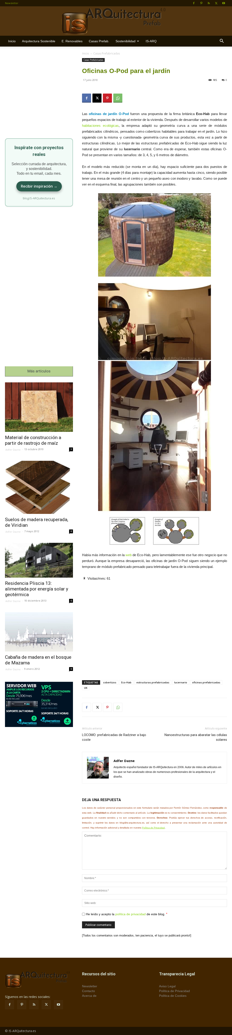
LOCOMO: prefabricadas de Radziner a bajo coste (114, 737)
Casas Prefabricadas (93, 59)
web (129, 555)
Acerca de (89, 995)
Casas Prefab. (99, 41)
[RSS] (208, 3)
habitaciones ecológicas (100, 125)
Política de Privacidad (153, 827)
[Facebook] (193, 3)
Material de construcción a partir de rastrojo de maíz (33, 440)
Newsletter (11, 3)
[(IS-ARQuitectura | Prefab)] (116, 21)
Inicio (12, 41)
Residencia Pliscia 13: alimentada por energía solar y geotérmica (36, 589)
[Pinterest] (201, 3)
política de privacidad (130, 914)
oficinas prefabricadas (206, 682)
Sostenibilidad (125, 41)
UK (85, 687)
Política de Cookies (172, 995)
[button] (221, 41)
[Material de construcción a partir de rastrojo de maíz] (39, 407)
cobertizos (109, 682)
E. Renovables (72, 41)
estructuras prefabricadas (152, 682)
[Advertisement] (154, 626)
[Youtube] (223, 3)
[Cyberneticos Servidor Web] (39, 704)
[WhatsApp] (117, 98)
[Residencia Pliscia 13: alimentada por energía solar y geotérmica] (39, 560)
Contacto (88, 991)
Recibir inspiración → (39, 186)
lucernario (180, 682)
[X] (216, 3)
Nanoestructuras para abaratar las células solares (195, 737)
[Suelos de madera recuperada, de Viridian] (39, 487)
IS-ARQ (151, 41)
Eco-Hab (126, 682)
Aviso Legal (167, 986)
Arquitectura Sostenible (38, 41)
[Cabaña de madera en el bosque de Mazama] (39, 632)
